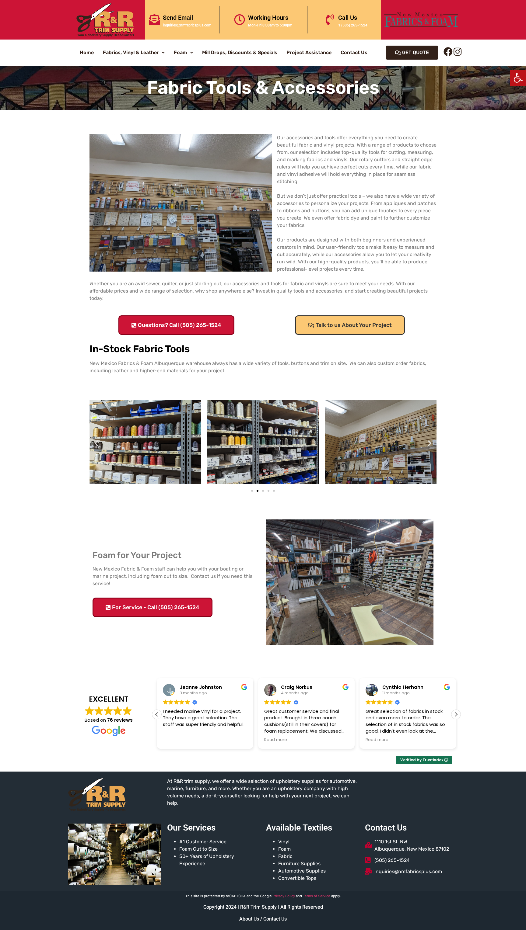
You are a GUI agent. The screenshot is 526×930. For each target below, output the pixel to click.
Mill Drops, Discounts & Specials (239, 52)
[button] (518, 78)
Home (87, 52)
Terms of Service (316, 896)
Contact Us (354, 52)
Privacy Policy (284, 896)
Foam (180, 52)
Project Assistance (308, 52)
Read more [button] (275, 740)
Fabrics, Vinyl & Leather (131, 52)
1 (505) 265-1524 (352, 25)
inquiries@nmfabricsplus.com (187, 25)
